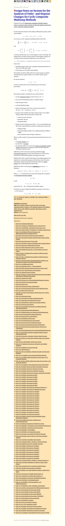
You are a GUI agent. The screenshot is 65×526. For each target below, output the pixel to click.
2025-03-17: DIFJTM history (23, 349)
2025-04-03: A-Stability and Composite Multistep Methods (31, 355)
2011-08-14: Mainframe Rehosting (24, 223)
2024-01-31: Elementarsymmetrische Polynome (28, 300)
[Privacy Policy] (42, 1)
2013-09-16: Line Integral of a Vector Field (26, 241)
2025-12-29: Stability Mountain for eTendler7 (27, 454)
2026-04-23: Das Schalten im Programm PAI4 (27, 498)
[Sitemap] (37, 1)
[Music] (22, 1)
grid (43, 207)
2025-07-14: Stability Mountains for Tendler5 (27, 395)
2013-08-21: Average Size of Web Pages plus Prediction (30, 235)
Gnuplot (26, 144)
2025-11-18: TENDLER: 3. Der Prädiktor (25, 430)
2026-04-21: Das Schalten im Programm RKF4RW (28, 494)
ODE (37, 205)
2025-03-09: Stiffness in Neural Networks (26, 347)
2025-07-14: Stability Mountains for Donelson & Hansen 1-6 (31, 387)
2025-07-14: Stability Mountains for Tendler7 (27, 400)
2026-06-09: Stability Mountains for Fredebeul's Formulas (31, 508)
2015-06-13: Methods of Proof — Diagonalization (28, 266)
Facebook (21, 197)
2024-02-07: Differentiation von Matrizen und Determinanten (32, 312)
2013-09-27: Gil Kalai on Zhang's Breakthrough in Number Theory (33, 243)
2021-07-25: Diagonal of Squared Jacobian (26, 282)
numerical (32, 205)
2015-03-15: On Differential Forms (24, 264)
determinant (39, 209)
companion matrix (25, 97)
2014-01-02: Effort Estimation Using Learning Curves (29, 247)
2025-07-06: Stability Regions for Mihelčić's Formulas (30, 371)
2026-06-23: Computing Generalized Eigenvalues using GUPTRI (32, 512)
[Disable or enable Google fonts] (45, 1)
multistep (16, 210)
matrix (44, 209)
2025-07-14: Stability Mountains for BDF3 (26, 379)
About (18, 1)
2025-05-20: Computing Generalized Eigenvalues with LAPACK (32, 364)
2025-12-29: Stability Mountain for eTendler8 (27, 456)
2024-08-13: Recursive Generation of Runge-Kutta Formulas (31, 336)
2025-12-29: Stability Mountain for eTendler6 (27, 452)
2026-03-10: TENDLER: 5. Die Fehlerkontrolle (27, 480)
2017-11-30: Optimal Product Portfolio (25, 272)
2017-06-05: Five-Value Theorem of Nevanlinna (28, 270)
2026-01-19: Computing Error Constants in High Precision (31, 466)
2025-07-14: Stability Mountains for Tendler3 (27, 391)
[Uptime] (47, 1)
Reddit (45, 197)
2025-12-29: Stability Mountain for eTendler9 (27, 458)
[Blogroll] (35, 1)
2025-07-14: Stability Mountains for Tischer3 (27, 402)
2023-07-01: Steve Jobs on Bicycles (24, 290)
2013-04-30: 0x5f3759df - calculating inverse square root (30, 228)
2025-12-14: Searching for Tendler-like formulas (28, 439)
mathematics (23, 203)
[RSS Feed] (50, 1)
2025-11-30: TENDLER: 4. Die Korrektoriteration (28, 432)
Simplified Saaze (45, 520)
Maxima (24, 141)
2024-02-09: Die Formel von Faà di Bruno (26, 316)
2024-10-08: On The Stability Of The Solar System (28, 342)
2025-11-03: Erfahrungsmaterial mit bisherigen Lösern (30, 423)
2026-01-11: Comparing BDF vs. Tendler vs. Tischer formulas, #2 (32, 460)
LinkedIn (32, 197)
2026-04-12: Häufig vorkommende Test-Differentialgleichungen (32, 488)
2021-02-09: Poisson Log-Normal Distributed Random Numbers (32, 280)
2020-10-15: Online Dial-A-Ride (24, 278)
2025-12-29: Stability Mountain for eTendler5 (27, 450)
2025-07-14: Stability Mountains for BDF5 (26, 383)
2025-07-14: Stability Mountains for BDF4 (26, 381)
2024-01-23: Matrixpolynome (23, 296)
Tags (15, 205)
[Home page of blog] (15, 1)
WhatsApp (19, 199)
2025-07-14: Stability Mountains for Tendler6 (27, 397)
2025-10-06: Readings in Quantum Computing (28, 414)
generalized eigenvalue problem (23, 175)
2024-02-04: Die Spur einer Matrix (25, 304)
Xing (36, 197)
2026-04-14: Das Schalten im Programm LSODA (28, 490)
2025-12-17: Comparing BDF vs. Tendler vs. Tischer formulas (31, 441)
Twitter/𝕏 (27, 197)
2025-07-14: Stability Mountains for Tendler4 (27, 393)
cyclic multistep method (35, 207)
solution (26, 207)
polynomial (42, 205)
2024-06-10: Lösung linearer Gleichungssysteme (28, 322)
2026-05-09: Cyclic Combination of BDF (26, 504)
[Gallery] (25, 1)
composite (32, 209)
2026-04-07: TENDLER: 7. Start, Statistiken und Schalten (30, 485)
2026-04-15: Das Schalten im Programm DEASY (28, 492)
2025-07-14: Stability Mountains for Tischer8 (27, 412)
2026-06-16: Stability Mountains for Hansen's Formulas (30, 510)
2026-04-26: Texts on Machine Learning (26, 502)
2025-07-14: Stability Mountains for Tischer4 (27, 404)
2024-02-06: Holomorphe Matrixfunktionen (27, 310)
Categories (17, 203)
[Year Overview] (27, 1)
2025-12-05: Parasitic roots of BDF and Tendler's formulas (31, 434)
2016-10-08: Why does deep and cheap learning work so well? (31, 268)
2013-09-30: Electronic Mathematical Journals (28, 245)
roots (18, 205)
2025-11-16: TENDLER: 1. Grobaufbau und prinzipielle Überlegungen (33, 425)
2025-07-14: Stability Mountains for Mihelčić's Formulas (30, 389)
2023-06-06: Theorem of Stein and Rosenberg (27, 286)
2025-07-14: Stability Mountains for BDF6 (26, 385)
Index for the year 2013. (20, 215)
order (23, 209)
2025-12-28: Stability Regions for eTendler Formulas (29, 444)
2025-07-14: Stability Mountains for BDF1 (26, 375)
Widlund (27, 209)
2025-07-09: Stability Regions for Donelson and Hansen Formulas (33, 373)
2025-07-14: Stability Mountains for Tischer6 (27, 408)
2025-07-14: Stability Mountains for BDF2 (26, 377)
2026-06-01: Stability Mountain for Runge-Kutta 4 (29, 506)
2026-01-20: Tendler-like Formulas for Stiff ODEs (28, 468)
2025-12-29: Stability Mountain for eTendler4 (27, 448)
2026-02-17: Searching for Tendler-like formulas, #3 (29, 476)
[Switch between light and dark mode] (30, 1)
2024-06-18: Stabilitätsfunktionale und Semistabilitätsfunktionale (33, 330)
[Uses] (32, 1)
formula (22, 205)
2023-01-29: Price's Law (22, 284)
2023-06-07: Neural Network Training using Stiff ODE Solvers (32, 288)
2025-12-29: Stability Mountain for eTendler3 (27, 446)
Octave (19, 141)
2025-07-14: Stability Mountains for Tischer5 (27, 406)
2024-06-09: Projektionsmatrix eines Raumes (28, 320)
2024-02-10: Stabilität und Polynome (25, 318)
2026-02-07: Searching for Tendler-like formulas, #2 (29, 474)
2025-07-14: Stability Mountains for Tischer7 (27, 410)
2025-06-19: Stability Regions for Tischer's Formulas (29, 369)
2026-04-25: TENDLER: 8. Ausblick (24, 500)
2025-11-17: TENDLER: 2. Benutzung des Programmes (29, 428)
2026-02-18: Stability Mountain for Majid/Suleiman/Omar (31, 478)
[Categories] (40, 1)
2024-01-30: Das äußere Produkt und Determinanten (29, 298)
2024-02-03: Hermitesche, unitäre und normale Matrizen (31, 302)
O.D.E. (20, 210)
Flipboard (41, 197)
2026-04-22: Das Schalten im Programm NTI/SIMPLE (29, 496)
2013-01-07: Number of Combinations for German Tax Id (30, 225)
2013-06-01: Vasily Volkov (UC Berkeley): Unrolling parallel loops (33, 230)
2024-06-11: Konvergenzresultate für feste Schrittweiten (30, 324)
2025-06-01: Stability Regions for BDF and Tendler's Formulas (32, 367)
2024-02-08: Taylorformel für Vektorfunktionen (28, 314)
